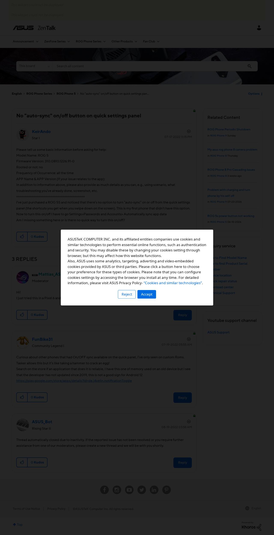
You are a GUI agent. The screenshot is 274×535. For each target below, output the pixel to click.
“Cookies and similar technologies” (173, 282)
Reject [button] (127, 294)
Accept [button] (146, 294)
